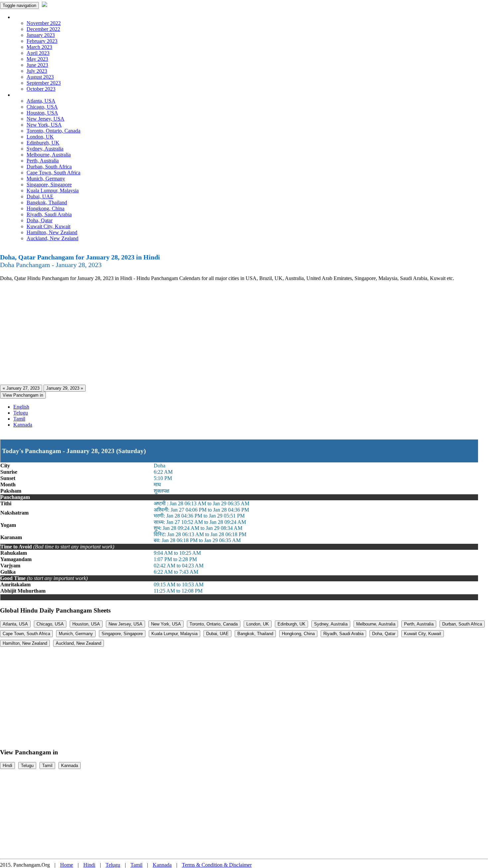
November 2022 (44, 23)
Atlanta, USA (41, 101)
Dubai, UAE (40, 196)
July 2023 (37, 71)
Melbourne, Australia (49, 154)
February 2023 (42, 41)
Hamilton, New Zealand (52, 232)
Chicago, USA (42, 107)
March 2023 (39, 47)
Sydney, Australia (45, 148)
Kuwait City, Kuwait (48, 226)
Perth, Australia (43, 160)
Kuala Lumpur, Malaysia (53, 190)
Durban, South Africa (49, 166)
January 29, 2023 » (64, 388)
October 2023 (41, 89)
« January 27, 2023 (21, 388)
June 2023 (37, 65)
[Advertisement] (199, 333)
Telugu (20, 413)
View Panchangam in (23, 395)
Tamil (19, 419)
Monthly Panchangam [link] (36, 17)
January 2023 (41, 35)
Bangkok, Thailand (47, 202)
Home (66, 865)
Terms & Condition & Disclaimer (217, 865)
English (21, 407)
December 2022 (43, 29)
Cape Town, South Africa (53, 172)
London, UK (40, 137)
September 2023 (44, 83)
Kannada (22, 425)
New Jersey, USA (45, 119)
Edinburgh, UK (43, 142)
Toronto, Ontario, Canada (53, 131)
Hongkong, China (45, 208)
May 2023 (37, 59)
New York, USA (44, 125)
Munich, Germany (46, 178)
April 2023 (38, 53)
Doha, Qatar (39, 220)
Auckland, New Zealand (52, 238)
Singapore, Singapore (49, 184)
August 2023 (40, 77)
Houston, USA (42, 113)
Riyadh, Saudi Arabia (49, 214)
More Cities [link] (25, 95)
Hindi (7, 765)
